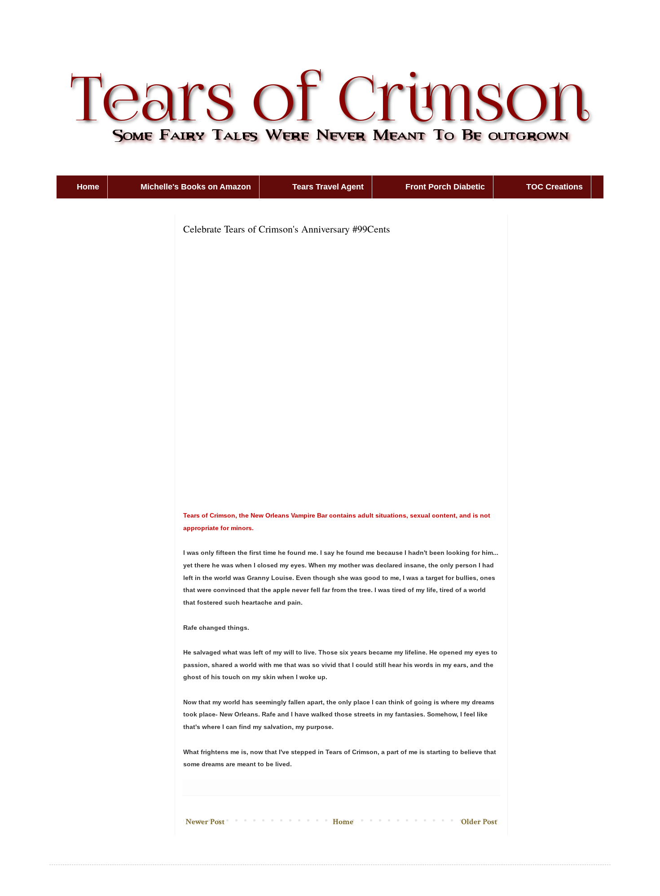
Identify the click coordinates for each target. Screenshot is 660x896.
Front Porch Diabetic (445, 186)
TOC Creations (554, 186)
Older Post (479, 822)
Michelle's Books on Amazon (196, 186)
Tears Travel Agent (328, 186)
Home (88, 186)
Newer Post (204, 822)
